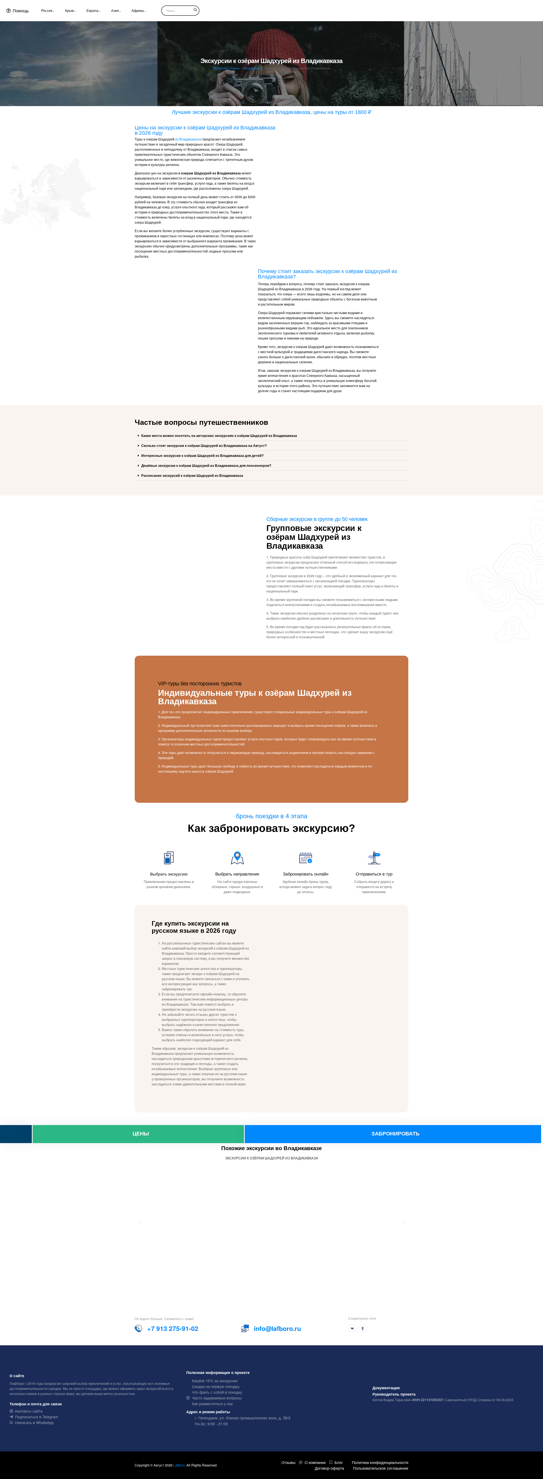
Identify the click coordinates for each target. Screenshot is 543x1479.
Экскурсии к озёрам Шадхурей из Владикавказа (271, 1158)
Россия (46, 10)
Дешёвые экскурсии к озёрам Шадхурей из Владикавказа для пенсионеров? (206, 465)
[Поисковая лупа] (195, 10)
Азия (115, 10)
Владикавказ (251, 68)
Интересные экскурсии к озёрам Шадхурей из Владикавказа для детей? (202, 455)
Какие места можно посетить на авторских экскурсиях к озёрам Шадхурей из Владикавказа (219, 435)
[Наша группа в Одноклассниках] (362, 1328)
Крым (69, 10)
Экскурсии (220, 68)
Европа (92, 10)
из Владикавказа (188, 139)
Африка (138, 10)
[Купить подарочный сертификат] (16, 1134)
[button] (271, 436)
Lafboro (179, 1465)
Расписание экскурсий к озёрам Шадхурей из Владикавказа (192, 475)
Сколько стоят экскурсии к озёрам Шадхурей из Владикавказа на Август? (204, 445)
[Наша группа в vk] (352, 1328)
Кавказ (235, 68)
